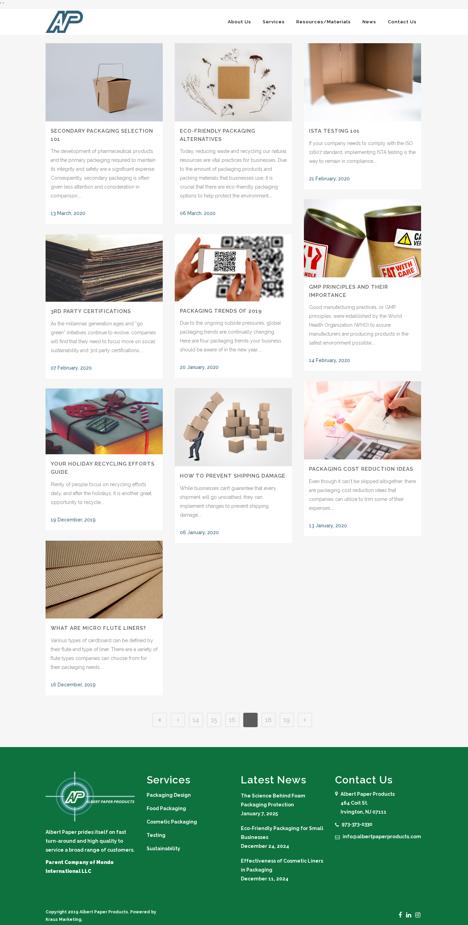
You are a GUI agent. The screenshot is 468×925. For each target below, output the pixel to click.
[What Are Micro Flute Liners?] (104, 579)
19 (286, 719)
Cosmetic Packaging (172, 822)
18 (268, 719)
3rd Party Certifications (91, 311)
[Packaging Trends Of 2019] (233, 267)
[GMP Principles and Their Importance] (362, 238)
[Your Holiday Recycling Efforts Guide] (104, 421)
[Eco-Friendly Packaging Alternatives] (233, 82)
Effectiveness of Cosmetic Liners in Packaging (282, 865)
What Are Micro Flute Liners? (98, 628)
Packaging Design (169, 795)
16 (232, 719)
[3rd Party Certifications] (104, 268)
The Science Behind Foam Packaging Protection (273, 800)
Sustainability (163, 848)
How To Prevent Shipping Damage (232, 476)
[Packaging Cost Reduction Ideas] (362, 420)
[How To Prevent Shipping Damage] (233, 427)
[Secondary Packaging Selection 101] (104, 82)
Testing (156, 835)
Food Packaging (166, 808)
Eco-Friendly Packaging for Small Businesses (282, 833)
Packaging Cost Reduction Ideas (361, 469)
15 (214, 719)
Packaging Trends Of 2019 (221, 311)
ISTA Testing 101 (334, 131)
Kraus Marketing (63, 919)
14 (196, 719)
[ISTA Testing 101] (362, 82)
